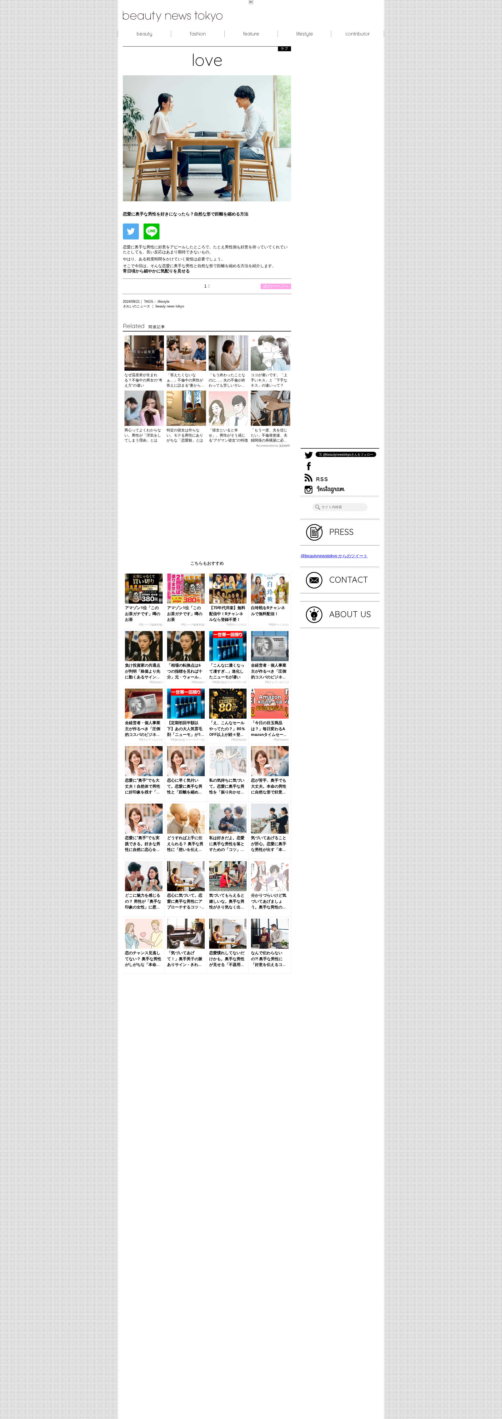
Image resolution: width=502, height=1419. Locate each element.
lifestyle (304, 34)
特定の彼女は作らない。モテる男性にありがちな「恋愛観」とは (185, 435)
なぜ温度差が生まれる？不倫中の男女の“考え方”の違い (143, 380)
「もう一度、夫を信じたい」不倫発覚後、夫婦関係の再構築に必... (269, 435)
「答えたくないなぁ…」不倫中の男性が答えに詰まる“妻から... (185, 380)
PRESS (341, 532)
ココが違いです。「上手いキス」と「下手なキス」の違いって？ (269, 380)
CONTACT (348, 579)
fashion (198, 34)
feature (251, 34)
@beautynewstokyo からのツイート (334, 556)
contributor (357, 34)
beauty (144, 34)
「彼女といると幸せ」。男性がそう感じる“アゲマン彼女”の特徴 (228, 435)
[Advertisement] (207, 500)
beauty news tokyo (170, 306)
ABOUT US (350, 614)
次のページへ (275, 286)
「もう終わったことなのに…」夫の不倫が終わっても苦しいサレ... (227, 380)
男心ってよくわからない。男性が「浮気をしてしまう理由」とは (142, 435)
